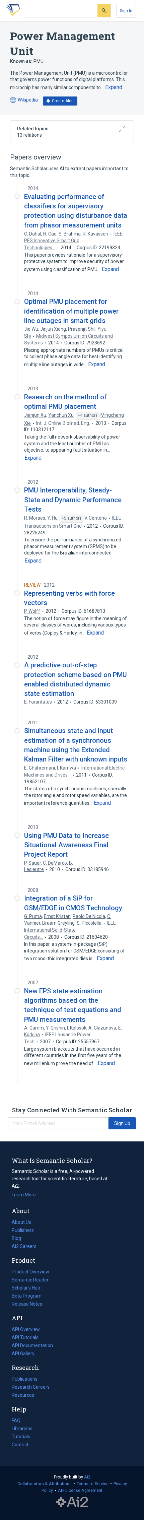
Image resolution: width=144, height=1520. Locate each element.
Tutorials (21, 1436)
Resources (23, 1395)
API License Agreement (80, 1490)
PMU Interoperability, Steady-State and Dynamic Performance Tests (73, 499)
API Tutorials (25, 1337)
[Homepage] (13, 10)
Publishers (23, 1230)
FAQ (16, 1420)
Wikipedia (24, 100)
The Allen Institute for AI (72, 1502)
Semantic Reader (30, 1279)
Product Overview (30, 1271)
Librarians (22, 1428)
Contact (20, 1444)
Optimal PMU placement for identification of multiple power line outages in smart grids (71, 311)
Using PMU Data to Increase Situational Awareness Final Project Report (66, 845)
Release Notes (27, 1304)
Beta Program (27, 1296)
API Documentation (32, 1346)
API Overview (26, 1329)
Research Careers (31, 1387)
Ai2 (87, 1476)
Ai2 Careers (24, 1247)
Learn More (24, 1194)
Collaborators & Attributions (44, 1483)
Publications (25, 1379)
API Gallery (23, 1353)
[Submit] (104, 10)
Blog (19, 1239)
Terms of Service (93, 1483)
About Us (21, 1222)
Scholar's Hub (26, 1288)
